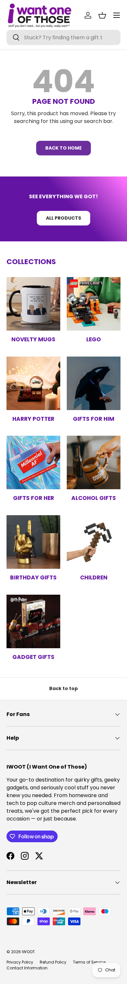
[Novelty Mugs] (33, 304)
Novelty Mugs (33, 339)
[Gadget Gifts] (33, 621)
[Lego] (93, 304)
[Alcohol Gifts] (93, 462)
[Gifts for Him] (93, 383)
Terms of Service (89, 962)
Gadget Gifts (33, 657)
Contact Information (27, 968)
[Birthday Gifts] (33, 542)
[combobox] (63, 37)
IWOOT (28, 951)
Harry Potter (33, 419)
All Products (63, 218)
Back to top (63, 688)
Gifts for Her (33, 498)
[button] (102, 15)
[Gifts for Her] (33, 462)
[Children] (93, 542)
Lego (93, 339)
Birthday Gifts (33, 577)
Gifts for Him (93, 419)
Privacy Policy (20, 962)
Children (93, 577)
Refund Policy (53, 962)
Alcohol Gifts (93, 498)
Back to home (63, 148)
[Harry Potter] (33, 383)
